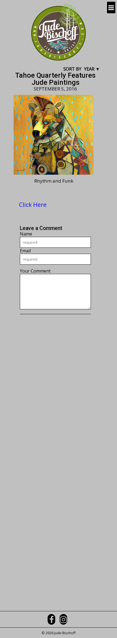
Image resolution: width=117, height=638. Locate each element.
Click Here (33, 204)
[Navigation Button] (111, 7)
